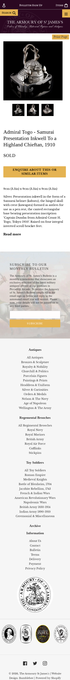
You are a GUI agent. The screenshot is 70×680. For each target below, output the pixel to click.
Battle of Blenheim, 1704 (35, 484)
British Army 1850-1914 (35, 507)
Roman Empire (35, 475)
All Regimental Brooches (35, 425)
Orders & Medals (35, 394)
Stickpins (35, 453)
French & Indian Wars (35, 493)
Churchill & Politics (35, 371)
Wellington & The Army (35, 408)
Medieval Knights (35, 479)
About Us (35, 541)
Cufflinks (35, 448)
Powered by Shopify (48, 678)
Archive (35, 526)
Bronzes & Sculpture (35, 362)
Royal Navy (35, 430)
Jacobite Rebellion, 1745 (35, 488)
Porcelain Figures (35, 376)
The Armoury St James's (34, 673)
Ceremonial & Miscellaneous (35, 516)
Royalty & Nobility (35, 366)
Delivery (35, 559)
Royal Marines (35, 434)
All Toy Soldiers (35, 470)
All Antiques (35, 357)
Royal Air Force (35, 443)
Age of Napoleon (35, 403)
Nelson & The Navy (35, 399)
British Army (35, 439)
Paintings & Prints (35, 380)
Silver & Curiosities (35, 389)
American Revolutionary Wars (35, 498)
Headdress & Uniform (35, 385)
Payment (35, 563)
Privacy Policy (35, 568)
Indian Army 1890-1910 (35, 511)
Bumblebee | (27, 678)
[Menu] (66, 13)
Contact (35, 545)
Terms (35, 554)
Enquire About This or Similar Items (35, 171)
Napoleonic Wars (35, 502)
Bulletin (35, 550)
